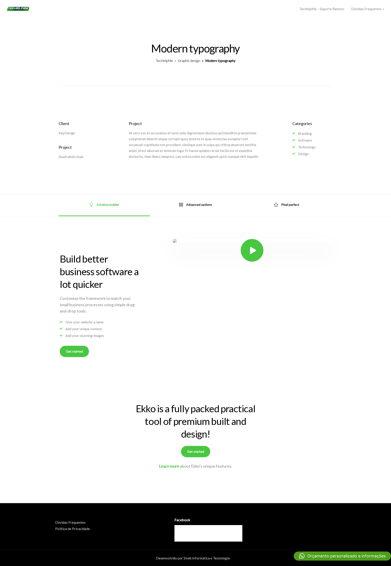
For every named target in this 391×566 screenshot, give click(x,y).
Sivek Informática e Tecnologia (207, 558)
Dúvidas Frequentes (366, 9)
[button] (342, 556)
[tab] (104, 205)
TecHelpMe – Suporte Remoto (321, 9)
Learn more (169, 466)
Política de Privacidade (72, 529)
